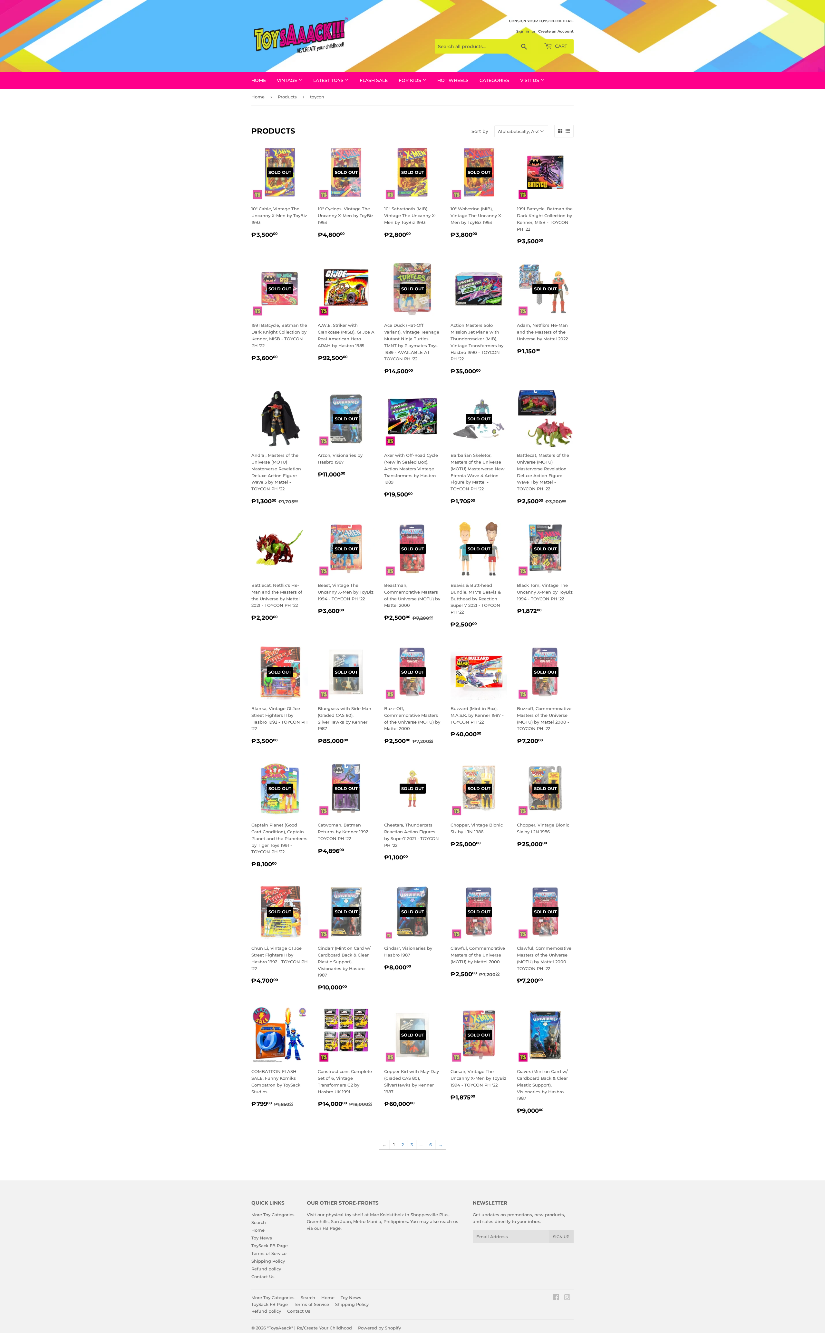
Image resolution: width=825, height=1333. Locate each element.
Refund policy (266, 1268)
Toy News (261, 1237)
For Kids (410, 80)
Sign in (522, 31)
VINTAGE (287, 80)
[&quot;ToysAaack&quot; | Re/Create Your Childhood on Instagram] (567, 1298)
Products (287, 96)
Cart (560, 46)
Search (258, 1222)
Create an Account (556, 31)
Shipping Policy (268, 1261)
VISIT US (530, 80)
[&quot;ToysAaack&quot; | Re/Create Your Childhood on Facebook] (556, 1298)
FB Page (332, 1228)
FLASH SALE (374, 80)
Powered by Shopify (379, 1327)
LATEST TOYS (329, 80)
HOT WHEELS (453, 80)
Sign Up (561, 1236)
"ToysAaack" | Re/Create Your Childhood (309, 1327)
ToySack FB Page (269, 1245)
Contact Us (263, 1276)
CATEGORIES (494, 80)
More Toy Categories (273, 1214)
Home (258, 80)
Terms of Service (268, 1253)
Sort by (479, 131)
